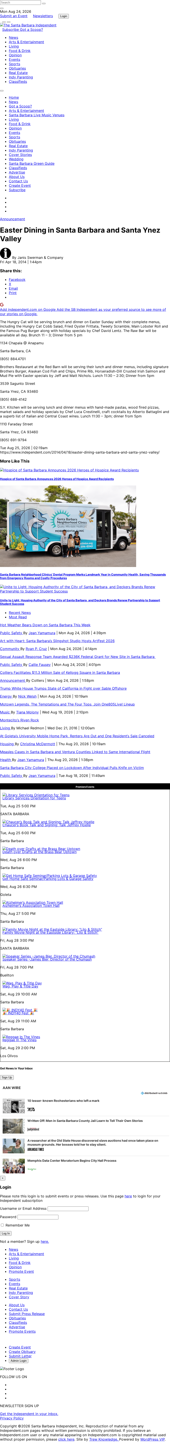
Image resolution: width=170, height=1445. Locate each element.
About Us (17, 176)
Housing (7, 744)
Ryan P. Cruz (36, 649)
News (13, 37)
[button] (85, 1106)
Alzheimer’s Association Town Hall (31, 905)
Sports (14, 64)
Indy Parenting (21, 77)
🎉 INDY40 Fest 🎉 (18, 1013)
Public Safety (11, 633)
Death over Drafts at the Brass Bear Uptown (39, 852)
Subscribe (11, 29)
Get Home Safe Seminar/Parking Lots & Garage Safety (47, 878)
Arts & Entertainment (26, 42)
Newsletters (43, 16)
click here (66, 1439)
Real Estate (18, 72)
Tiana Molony (27, 712)
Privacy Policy (12, 1418)
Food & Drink (20, 50)
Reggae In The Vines (19, 1040)
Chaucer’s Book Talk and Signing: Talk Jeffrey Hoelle (46, 825)
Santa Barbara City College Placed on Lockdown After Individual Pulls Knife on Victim (72, 767)
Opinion (15, 55)
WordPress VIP (152, 1439)
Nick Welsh (27, 696)
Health (6, 760)
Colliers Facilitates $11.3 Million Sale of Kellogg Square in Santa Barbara (60, 672)
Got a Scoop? (31, 29)
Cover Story (19, 1297)
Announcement (12, 219)
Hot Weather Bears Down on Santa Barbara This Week (45, 625)
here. (45, 1241)
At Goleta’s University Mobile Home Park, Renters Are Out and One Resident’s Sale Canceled (77, 736)
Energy (6, 696)
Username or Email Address (23, 1208)
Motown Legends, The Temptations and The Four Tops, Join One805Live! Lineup (67, 704)
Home (14, 97)
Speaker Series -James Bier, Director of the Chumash (47, 959)
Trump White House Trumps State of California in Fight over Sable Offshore (63, 688)
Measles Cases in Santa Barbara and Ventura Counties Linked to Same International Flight (75, 752)
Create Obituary (22, 1351)
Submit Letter (20, 1356)
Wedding (16, 159)
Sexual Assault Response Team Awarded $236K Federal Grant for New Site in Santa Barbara (78, 656)
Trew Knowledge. (104, 1439)
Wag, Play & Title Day (20, 986)
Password (8, 1217)
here (128, 1196)
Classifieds (18, 81)
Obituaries (17, 68)
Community (10, 649)
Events (14, 59)
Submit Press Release (27, 1314)
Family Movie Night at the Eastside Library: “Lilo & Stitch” (50, 932)
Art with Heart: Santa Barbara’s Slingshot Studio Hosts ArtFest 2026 (57, 641)
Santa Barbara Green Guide (31, 163)
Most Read (18, 617)
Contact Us (18, 181)
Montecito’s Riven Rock (19, 720)
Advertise (17, 172)
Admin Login (19, 1360)
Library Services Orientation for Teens (34, 798)
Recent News (20, 612)
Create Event (20, 185)
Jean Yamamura (42, 633)
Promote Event (21, 1271)
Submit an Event (13, 16)
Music (5, 712)
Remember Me (17, 1225)
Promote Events (22, 1331)
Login (63, 16)
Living (14, 46)
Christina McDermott (37, 744)
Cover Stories (20, 154)
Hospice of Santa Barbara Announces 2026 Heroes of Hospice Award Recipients (57, 479)
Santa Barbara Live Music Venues (36, 115)
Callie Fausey (40, 664)
